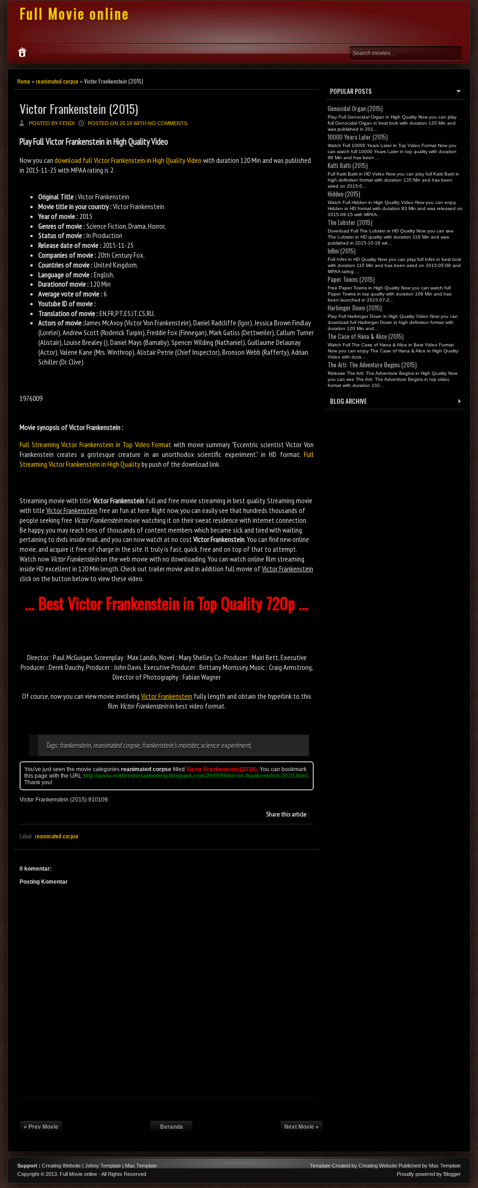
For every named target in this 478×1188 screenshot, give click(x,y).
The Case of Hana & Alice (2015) (366, 336)
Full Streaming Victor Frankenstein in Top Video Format (96, 444)
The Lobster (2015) (350, 222)
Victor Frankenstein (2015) (79, 108)
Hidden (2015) (344, 193)
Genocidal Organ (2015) (355, 108)
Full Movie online (74, 13)
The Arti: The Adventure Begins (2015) (372, 364)
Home (23, 81)
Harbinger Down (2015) (355, 307)
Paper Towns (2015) (351, 279)
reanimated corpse (57, 81)
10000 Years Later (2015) (358, 136)
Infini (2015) (342, 250)
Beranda (171, 1127)
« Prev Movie (41, 1127)
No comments (167, 123)
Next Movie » (301, 1127)
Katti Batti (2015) (348, 165)
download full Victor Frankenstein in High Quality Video (128, 160)
